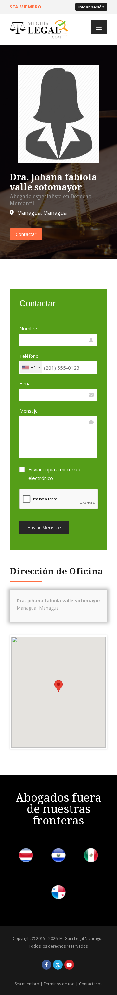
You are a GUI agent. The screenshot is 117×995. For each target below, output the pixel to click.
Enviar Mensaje (44, 527)
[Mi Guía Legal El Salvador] (58, 856)
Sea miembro (27, 984)
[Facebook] (46, 965)
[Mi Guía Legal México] (91, 856)
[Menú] (99, 27)
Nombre (28, 328)
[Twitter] (58, 965)
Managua (29, 212)
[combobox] (31, 367)
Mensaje (29, 411)
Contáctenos (90, 984)
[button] (58, 686)
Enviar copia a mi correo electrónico (55, 473)
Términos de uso (59, 984)
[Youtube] (69, 965)
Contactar (26, 234)
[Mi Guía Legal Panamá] (58, 893)
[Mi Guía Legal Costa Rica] (26, 856)
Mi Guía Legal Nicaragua (81, 938)
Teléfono (29, 356)
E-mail (26, 383)
